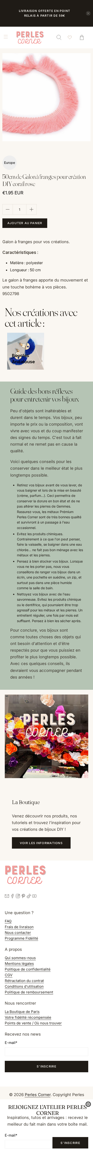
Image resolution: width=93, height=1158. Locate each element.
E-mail (11, 1135)
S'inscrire (70, 1143)
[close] (88, 1104)
